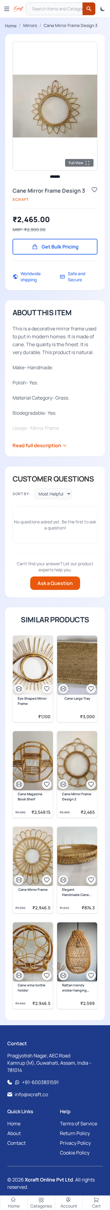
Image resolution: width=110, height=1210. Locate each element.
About (14, 1133)
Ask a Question (55, 583)
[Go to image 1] (55, 176)
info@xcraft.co (31, 1094)
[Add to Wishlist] (94, 190)
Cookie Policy (75, 1152)
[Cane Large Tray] (77, 665)
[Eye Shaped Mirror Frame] (33, 665)
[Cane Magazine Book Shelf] (33, 760)
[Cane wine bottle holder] (33, 952)
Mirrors (30, 25)
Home (10, 26)
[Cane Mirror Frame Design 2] (77, 760)
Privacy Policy (75, 1143)
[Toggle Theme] (103, 9)
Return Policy (75, 1133)
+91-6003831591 (40, 1082)
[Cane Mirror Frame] (33, 856)
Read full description (37, 445)
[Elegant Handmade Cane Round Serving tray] (77, 856)
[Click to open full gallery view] (55, 106)
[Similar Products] (19, 689)
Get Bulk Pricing (60, 246)
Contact (16, 1143)
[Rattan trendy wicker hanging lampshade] (77, 952)
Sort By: (21, 493)
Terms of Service (78, 1123)
